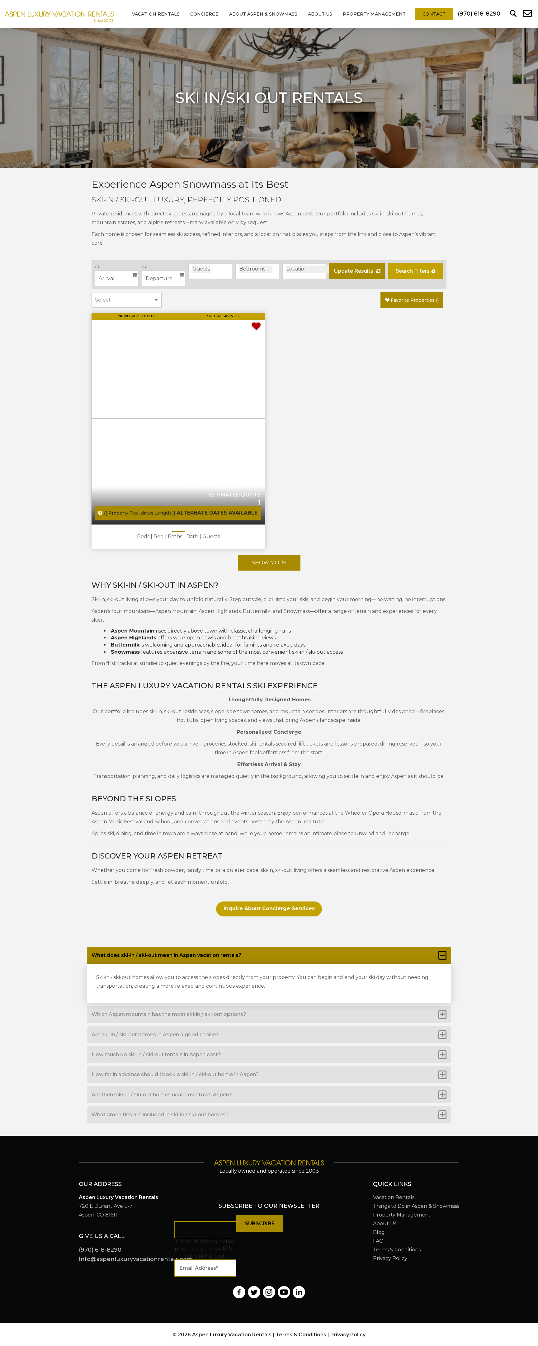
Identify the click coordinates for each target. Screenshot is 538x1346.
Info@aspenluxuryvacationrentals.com (136, 1259)
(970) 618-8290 (100, 1249)
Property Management (374, 14)
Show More (269, 563)
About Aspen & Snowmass (263, 14)
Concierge (204, 14)
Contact (434, 14)
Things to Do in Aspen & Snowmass (416, 1206)
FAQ (378, 1241)
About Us (320, 14)
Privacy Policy (390, 1258)
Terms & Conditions (397, 1250)
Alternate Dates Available (180, 513)
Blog (379, 1232)
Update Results (354, 271)
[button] (415, 271)
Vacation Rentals (156, 14)
